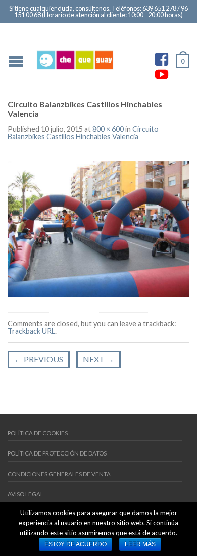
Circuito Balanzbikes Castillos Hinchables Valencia (83, 132)
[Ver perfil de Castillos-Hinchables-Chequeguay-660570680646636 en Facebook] (161, 59)
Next (98, 359)
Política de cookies (38, 433)
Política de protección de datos (57, 453)
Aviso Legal (25, 494)
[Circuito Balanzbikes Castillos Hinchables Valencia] (98, 227)
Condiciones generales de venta (59, 474)
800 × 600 (108, 129)
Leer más (140, 544)
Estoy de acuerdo (75, 544)
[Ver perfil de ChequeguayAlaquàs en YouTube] (161, 74)
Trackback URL (31, 331)
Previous (38, 359)
